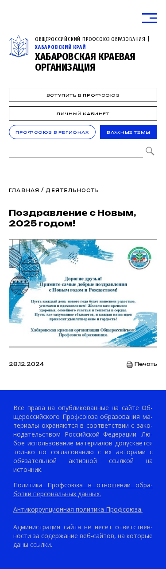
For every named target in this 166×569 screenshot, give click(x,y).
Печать (146, 364)
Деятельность (72, 190)
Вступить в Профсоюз (83, 95)
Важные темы (129, 132)
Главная (24, 190)
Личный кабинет (82, 113)
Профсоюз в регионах (52, 132)
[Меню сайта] (149, 18)
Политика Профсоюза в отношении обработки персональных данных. (83, 489)
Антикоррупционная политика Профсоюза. (78, 509)
